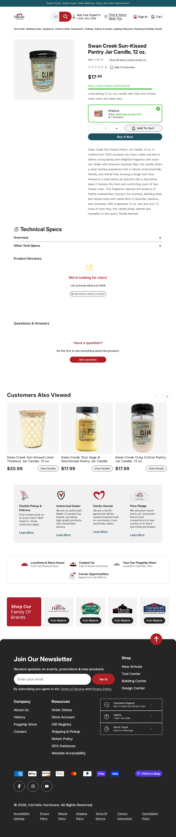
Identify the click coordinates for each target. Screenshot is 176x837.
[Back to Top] (156, 639)
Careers (20, 732)
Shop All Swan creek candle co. (128, 59)
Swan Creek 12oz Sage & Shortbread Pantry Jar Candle (84, 459)
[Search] (65, 17)
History (19, 717)
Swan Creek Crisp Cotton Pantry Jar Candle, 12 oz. (140, 459)
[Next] (167, 396)
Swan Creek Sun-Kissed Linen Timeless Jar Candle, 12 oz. (30, 459)
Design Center (133, 688)
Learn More (26, 532)
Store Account (63, 717)
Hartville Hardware (43, 805)
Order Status (62, 710)
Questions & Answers (31, 323)
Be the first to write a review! (88, 293)
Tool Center (131, 674)
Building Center (134, 681)
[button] (19, 29)
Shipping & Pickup (66, 732)
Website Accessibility (69, 753)
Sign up (104, 679)
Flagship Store (25, 724)
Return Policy (62, 739)
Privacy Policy (102, 689)
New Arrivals (132, 667)
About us (21, 710)
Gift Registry (61, 724)
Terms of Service (72, 689)
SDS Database (63, 746)
